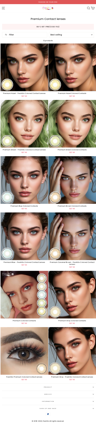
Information (48, 401)
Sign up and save (48, 408)
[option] (48, 2)
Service (48, 394)
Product (48, 387)
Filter (11, 34)
